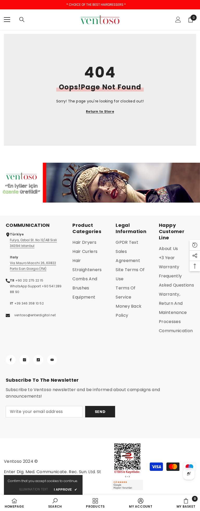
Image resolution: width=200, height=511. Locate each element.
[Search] (22, 19)
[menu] (7, 19)
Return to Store (100, 111)
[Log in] (178, 19)
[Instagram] (24, 360)
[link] (100, 183)
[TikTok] (38, 360)
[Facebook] (11, 360)
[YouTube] (52, 360)
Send (100, 411)
